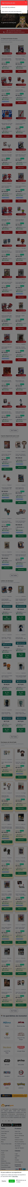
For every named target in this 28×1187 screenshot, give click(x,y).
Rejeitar (4, 1181)
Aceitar (12, 1181)
